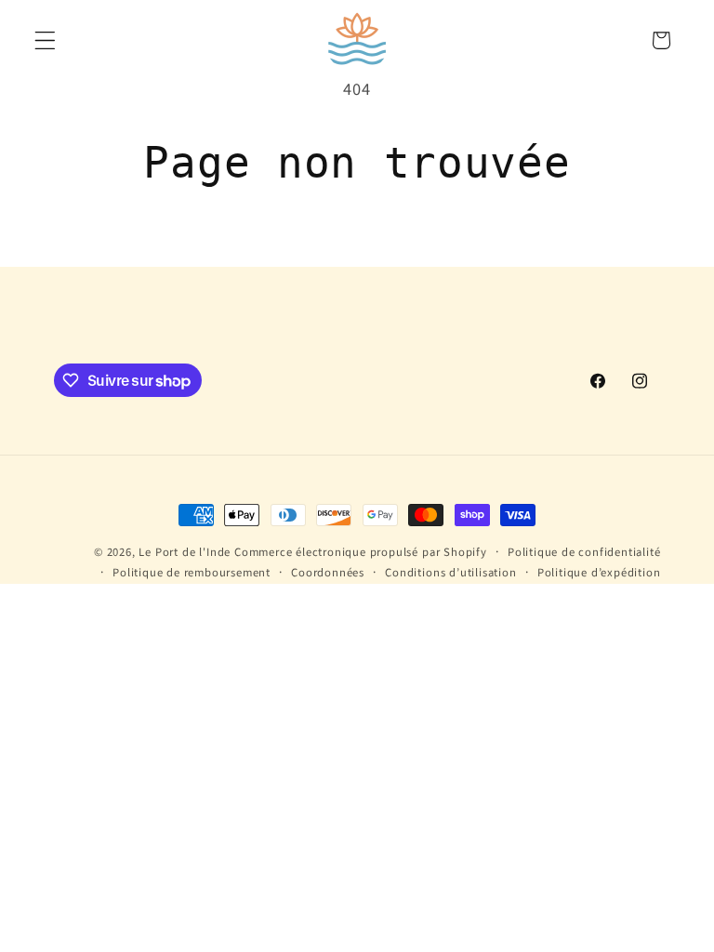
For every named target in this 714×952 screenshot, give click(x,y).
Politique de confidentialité (584, 552)
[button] (45, 40)
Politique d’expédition (599, 572)
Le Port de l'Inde (185, 552)
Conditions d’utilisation (450, 572)
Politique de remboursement (191, 572)
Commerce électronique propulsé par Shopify (360, 552)
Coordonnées (327, 572)
